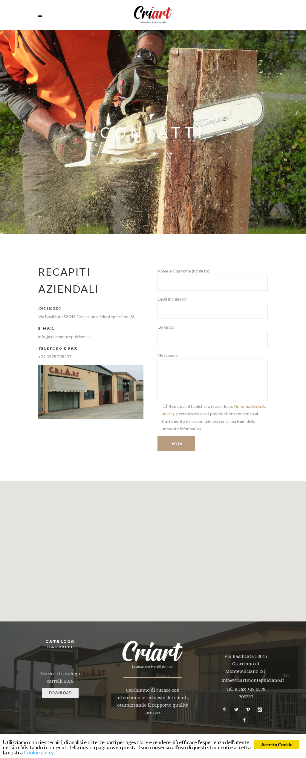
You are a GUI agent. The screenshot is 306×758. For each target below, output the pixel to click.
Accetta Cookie (276, 744)
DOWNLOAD (60, 693)
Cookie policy (39, 752)
